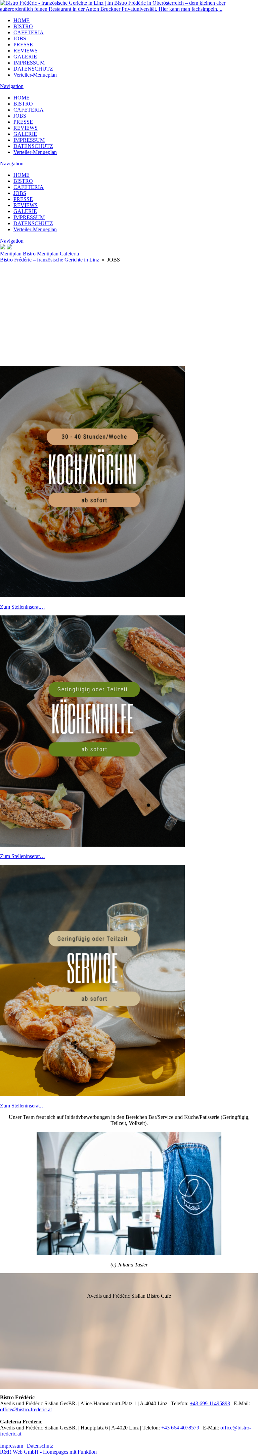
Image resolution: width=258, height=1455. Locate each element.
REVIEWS (25, 50)
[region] (129, 295)
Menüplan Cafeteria (58, 253)
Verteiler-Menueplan (35, 75)
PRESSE (23, 44)
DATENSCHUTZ (33, 69)
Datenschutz (40, 1446)
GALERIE (25, 56)
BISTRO (23, 26)
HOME (21, 20)
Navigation (12, 86)
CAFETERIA (28, 32)
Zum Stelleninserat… (22, 607)
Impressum (11, 1446)
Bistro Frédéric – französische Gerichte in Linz (49, 259)
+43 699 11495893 (210, 1403)
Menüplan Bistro (18, 253)
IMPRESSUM (29, 63)
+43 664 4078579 (181, 1427)
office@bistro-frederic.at (26, 1409)
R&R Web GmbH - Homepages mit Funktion (48, 1452)
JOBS (19, 38)
